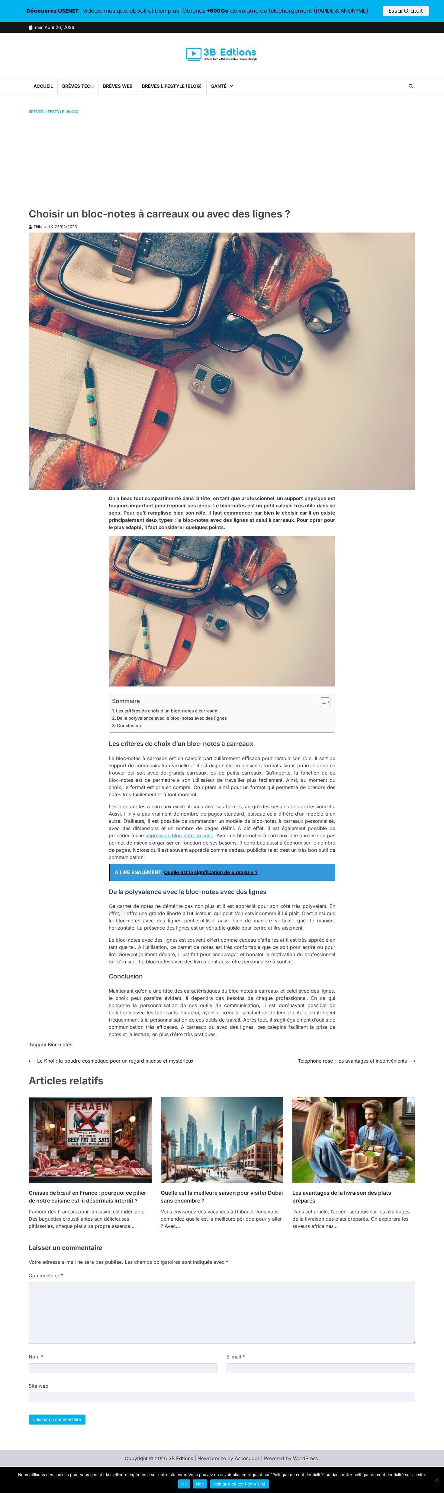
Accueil (43, 86)
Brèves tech (78, 86)
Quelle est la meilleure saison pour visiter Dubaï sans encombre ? (222, 1197)
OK (184, 1484)
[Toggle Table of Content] (322, 702)
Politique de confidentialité (239, 1484)
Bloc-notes (60, 1044)
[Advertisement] (222, 161)
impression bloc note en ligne (179, 835)
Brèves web (118, 86)
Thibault (41, 226)
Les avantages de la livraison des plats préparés (341, 1197)
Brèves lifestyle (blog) (172, 86)
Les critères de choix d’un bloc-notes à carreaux (166, 710)
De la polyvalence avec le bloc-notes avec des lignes (172, 718)
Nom (36, 1357)
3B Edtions (181, 1458)
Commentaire (46, 1276)
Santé (219, 86)
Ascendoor (247, 1458)
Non (200, 1484)
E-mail (236, 1357)
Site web (38, 1386)
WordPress (305, 1458)
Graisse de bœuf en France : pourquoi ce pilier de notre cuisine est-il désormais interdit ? (87, 1197)
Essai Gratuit (406, 10)
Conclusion (129, 725)
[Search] (410, 86)
